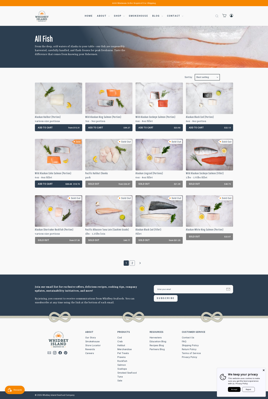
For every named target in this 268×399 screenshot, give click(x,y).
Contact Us (188, 337)
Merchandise (124, 349)
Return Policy (189, 349)
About (102, 16)
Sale (119, 380)
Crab (120, 341)
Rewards (90, 349)
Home (89, 16)
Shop (118, 16)
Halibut (121, 345)
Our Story (90, 337)
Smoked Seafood (127, 372)
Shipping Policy (190, 345)
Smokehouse (138, 16)
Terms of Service (191, 353)
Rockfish (122, 361)
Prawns (121, 357)
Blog (156, 16)
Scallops (122, 368)
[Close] (263, 370)
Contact (174, 16)
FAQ (184, 341)
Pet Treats (123, 353)
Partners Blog (157, 349)
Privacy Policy (189, 357)
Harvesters (156, 337)
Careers (89, 353)
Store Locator (93, 345)
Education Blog (158, 341)
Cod (119, 337)
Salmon (121, 365)
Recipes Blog (157, 345)
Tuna (120, 376)
